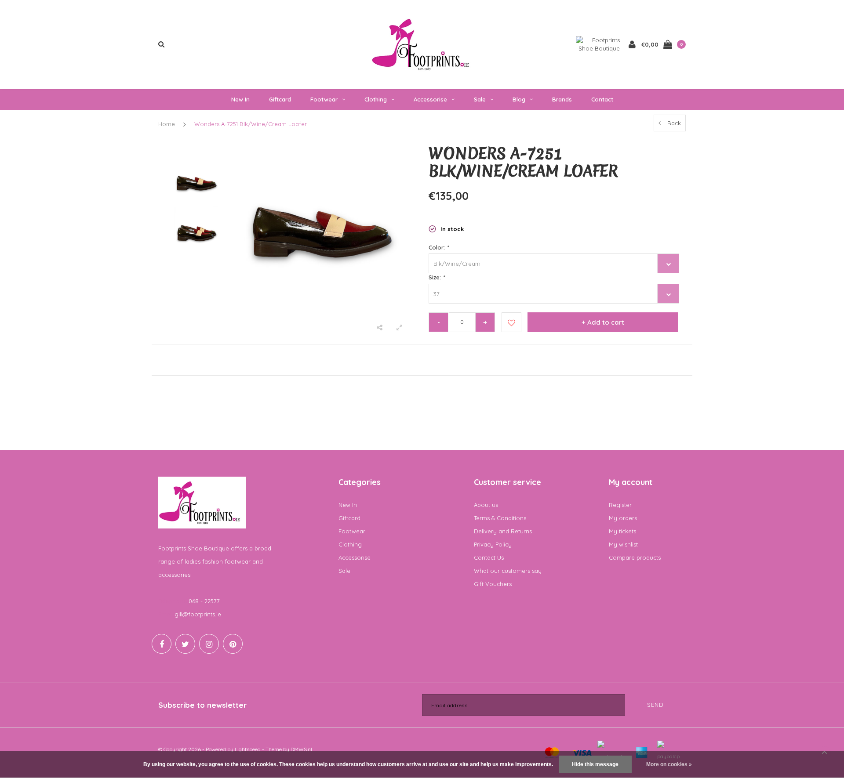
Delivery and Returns (503, 531)
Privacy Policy (493, 544)
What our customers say (508, 570)
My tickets (622, 531)
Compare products (635, 557)
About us (486, 504)
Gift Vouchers (493, 583)
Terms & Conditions (500, 517)
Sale (480, 99)
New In (240, 99)
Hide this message (595, 764)
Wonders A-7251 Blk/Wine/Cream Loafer (250, 123)
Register (620, 504)
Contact (602, 99)
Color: (438, 247)
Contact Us (489, 557)
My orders (623, 517)
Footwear (324, 99)
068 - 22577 (204, 600)
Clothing (375, 99)
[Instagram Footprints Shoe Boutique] (209, 644)
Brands (562, 99)
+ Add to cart (603, 322)
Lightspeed (248, 749)
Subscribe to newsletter (202, 704)
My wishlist (623, 544)
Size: (436, 277)
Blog (519, 99)
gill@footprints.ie (198, 614)
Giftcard (280, 99)
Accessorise (430, 99)
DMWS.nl (301, 749)
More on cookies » (669, 764)
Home (166, 123)
